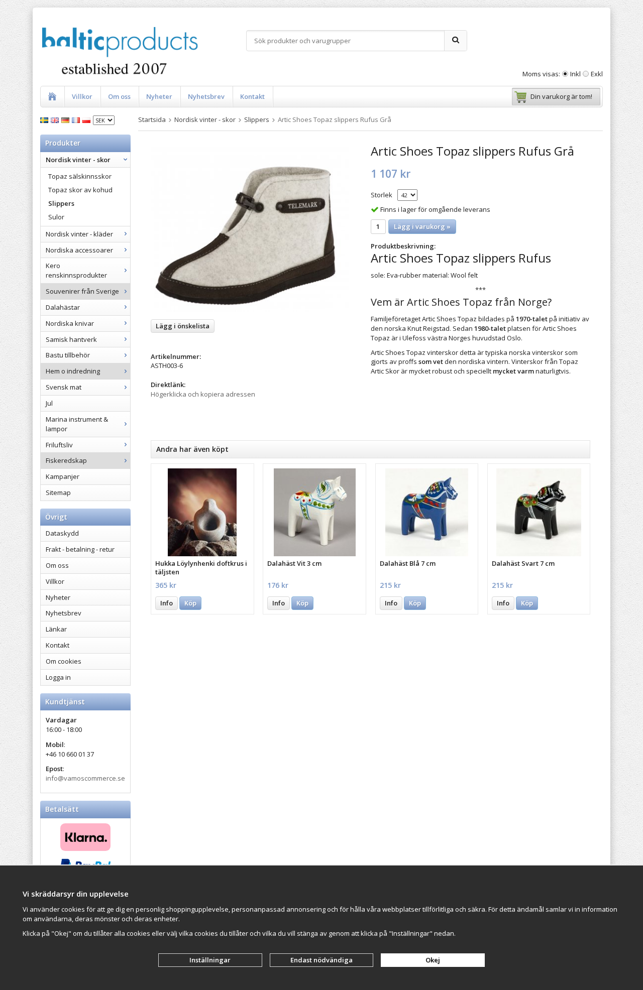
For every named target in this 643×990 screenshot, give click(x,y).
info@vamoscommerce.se (85, 778)
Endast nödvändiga (321, 959)
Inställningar (210, 959)
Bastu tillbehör (68, 354)
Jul (49, 403)
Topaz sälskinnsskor (80, 176)
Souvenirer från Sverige (82, 291)
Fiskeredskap (66, 460)
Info (166, 602)
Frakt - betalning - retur (80, 549)
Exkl (597, 73)
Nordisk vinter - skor (78, 159)
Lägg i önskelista (182, 325)
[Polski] (87, 119)
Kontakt (252, 96)
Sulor (56, 216)
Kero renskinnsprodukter (76, 270)
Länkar (56, 629)
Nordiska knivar (70, 323)
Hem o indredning (73, 371)
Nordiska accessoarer (79, 250)
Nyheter (159, 96)
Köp (190, 602)
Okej (432, 959)
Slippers (61, 203)
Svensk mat (63, 387)
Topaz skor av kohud (80, 189)
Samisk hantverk (71, 339)
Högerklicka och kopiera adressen (203, 394)
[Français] (77, 119)
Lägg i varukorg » (422, 226)
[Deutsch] (66, 119)
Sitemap (58, 492)
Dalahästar (63, 307)
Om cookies (63, 661)
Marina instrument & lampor (77, 424)
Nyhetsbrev (206, 96)
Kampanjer (62, 476)
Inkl (575, 73)
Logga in (58, 677)
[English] (56, 119)
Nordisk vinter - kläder (79, 233)
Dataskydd (62, 533)
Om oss (119, 96)
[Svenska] (45, 119)
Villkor (82, 96)
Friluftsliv (59, 444)
